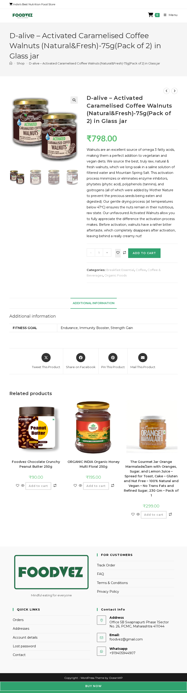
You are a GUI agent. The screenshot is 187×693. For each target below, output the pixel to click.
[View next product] (174, 91)
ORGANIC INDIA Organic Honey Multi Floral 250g (93, 464)
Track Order (106, 565)
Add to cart (144, 253)
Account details (25, 637)
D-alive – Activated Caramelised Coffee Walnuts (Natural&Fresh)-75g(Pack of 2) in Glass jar (94, 63)
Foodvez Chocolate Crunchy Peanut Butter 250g (36, 464)
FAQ (100, 574)
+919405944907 (122, 653)
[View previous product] (166, 91)
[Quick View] (22, 486)
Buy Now (93, 686)
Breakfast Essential (120, 270)
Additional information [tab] (93, 303)
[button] (74, 100)
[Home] (10, 63)
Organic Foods (115, 275)
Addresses (21, 629)
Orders (18, 620)
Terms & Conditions (112, 583)
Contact (19, 655)
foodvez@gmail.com (126, 639)
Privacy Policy (108, 591)
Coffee (141, 270)
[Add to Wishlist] (118, 253)
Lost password (24, 646)
